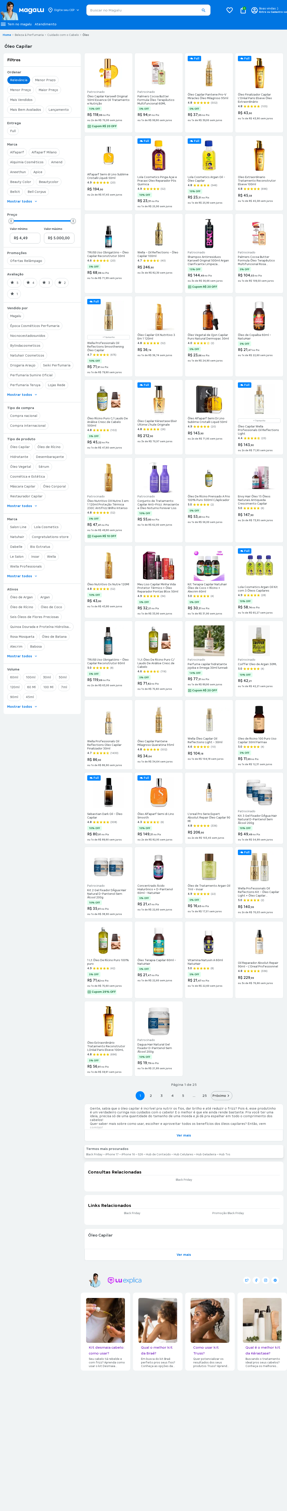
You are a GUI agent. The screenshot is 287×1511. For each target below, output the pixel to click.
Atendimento (46, 24)
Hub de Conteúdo (158, 1154)
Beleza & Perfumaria (29, 35)
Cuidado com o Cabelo (63, 35)
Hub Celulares (183, 1154)
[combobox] (148, 10)
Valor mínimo (19, 229)
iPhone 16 (128, 1154)
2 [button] (151, 1095)
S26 (140, 1154)
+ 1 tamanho (109, 337)
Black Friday (94, 1154)
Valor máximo (53, 229)
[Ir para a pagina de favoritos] (229, 10)
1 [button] (140, 1095)
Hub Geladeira (206, 1154)
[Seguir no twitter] (247, 1280)
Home (7, 35)
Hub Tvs (224, 1154)
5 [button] (183, 1095)
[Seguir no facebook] (256, 1280)
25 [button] (204, 1095)
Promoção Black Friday (228, 1213)
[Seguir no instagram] (266, 1280)
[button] (203, 10)
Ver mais (184, 1135)
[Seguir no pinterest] (275, 1280)
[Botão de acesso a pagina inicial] (22, 10)
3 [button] (162, 1095)
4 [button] (172, 1095)
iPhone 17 (112, 1154)
